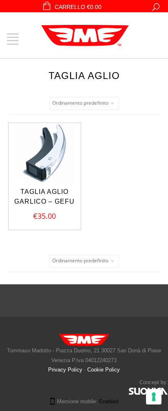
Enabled (108, 401)
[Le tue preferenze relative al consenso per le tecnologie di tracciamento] (153, 396)
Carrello (78, 7)
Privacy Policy (66, 370)
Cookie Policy (103, 370)
